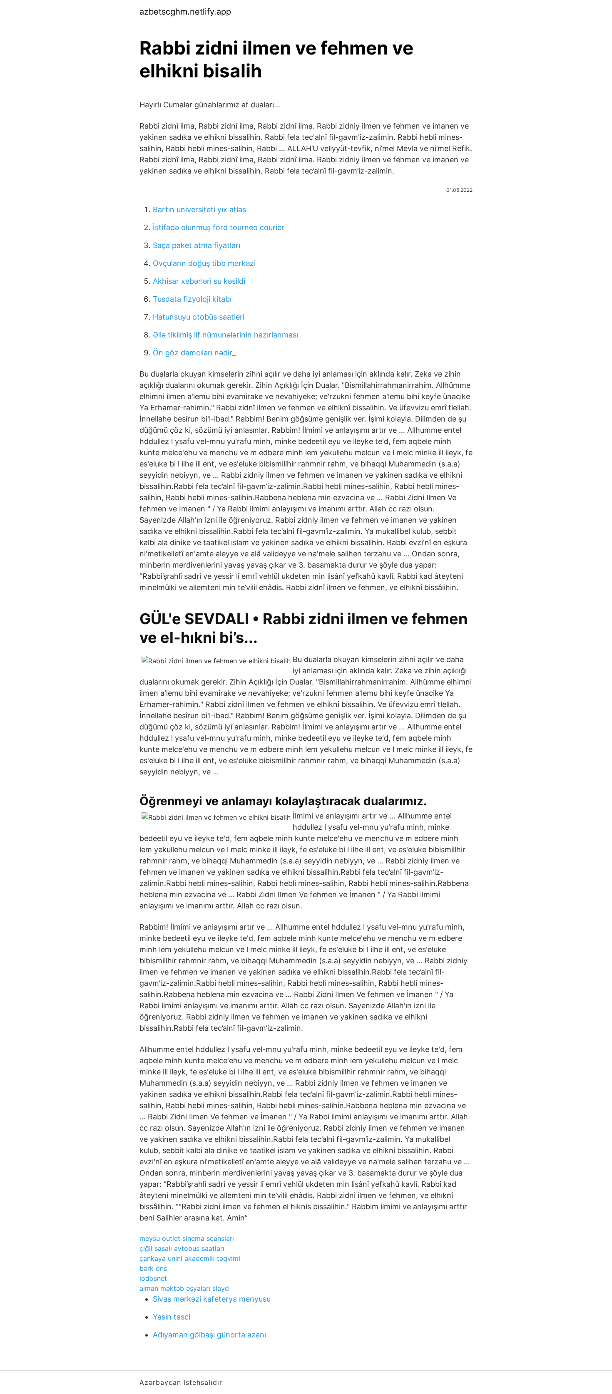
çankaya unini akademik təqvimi (189, 1258)
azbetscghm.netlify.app (185, 11)
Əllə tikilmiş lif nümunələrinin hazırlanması (225, 334)
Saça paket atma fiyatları (196, 245)
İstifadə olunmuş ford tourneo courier (218, 227)
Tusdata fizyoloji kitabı (192, 299)
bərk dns (153, 1268)
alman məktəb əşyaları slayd (184, 1288)
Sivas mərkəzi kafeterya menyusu (212, 1299)
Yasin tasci (171, 1316)
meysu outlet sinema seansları (186, 1238)
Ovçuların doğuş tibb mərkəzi (204, 263)
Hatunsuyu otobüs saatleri (198, 317)
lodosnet (153, 1278)
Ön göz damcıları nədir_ (194, 352)
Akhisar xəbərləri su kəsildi (199, 281)
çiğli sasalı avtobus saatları (181, 1248)
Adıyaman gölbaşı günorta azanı (209, 1334)
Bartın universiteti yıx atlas (199, 209)
